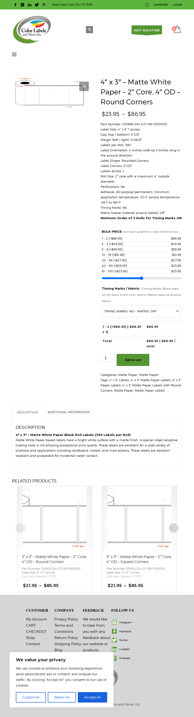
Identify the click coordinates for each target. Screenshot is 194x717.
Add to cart (133, 360)
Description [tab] (27, 412)
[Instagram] (22, 4)
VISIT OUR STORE (147, 30)
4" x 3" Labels (119, 380)
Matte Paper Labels (150, 390)
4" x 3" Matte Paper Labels (151, 380)
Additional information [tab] (69, 412)
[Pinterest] (43, 4)
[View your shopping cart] (177, 29)
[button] (84, 86)
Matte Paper (127, 375)
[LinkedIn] (29, 4)
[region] (61, 680)
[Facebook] (15, 4)
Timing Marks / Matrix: (141, 295)
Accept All (92, 697)
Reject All (62, 697)
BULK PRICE (140, 231)
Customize (31, 697)
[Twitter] (36, 4)
